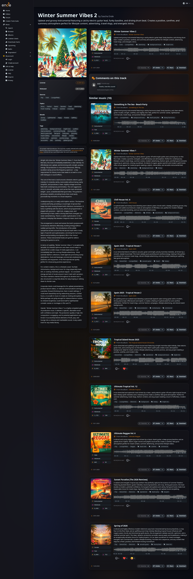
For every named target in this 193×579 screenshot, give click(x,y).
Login (10, 59)
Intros (42, 106)
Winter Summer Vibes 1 (125, 151)
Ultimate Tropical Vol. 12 (125, 386)
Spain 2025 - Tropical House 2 (127, 293)
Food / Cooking (45, 108)
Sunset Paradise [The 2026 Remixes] (130, 480)
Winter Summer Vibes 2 (125, 31)
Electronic (122, 168)
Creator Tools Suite (12, 21)
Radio (10, 49)
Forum (8, 17)
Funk (47, 97)
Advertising (77, 106)
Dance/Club (118, 212)
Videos (8, 14)
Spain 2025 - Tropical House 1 (127, 246)
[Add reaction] (128, 58)
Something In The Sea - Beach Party (130, 104)
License (10, 70)
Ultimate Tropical (135, 389)
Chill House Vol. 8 (122, 200)
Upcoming (11, 45)
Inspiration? (12, 52)
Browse (10, 31)
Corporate (71, 108)
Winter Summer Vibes (136, 34)
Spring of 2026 (121, 526)
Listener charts (13, 38)
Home (8, 10)
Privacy (10, 80)
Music (8, 24)
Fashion (49, 106)
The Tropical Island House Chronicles (141, 342)
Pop (42, 97)
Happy (60, 117)
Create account (13, 63)
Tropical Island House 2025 (126, 340)
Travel (70, 106)
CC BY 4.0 (80, 82)
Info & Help (10, 66)
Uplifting (73, 117)
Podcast (55, 108)
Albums (10, 35)
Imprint (10, 77)
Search (10, 28)
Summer (62, 108)
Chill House (133, 203)
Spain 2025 (132, 249)
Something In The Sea (136, 107)
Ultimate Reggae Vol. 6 (125, 433)
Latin (130, 308)
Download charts (14, 42)
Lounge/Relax (55, 97)
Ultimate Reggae (134, 436)
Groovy (43, 117)
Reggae (132, 446)
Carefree (43, 120)
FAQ (9, 73)
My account (9, 56)
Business (63, 106)
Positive (66, 117)
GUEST (99, 83)
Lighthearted (51, 117)
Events (56, 106)
